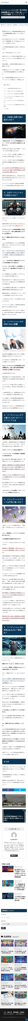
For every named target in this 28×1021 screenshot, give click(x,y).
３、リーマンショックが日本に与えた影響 (13, 93)
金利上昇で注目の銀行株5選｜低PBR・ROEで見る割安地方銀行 (21, 987)
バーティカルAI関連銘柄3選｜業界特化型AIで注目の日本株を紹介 (21, 969)
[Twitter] (20, 789)
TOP (5, 1012)
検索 (3, 928)
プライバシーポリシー (9, 1014)
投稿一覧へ (13, 855)
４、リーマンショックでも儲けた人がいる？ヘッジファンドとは (14, 97)
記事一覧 (9, 24)
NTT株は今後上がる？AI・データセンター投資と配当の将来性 (7, 987)
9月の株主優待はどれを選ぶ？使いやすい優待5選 (20, 952)
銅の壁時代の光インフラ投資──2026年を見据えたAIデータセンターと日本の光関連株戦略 (20, 873)
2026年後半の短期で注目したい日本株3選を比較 (20, 898)
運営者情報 (16, 1012)
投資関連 (22, 17)
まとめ (6, 108)
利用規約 (22, 1012)
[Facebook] (8, 789)
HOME (3, 24)
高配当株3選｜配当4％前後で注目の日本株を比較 (7, 1004)
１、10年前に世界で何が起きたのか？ (13, 88)
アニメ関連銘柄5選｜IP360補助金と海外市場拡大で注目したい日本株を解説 (20, 887)
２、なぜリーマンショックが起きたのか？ (13, 91)
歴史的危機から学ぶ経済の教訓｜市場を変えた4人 (21, 1004)
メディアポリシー (20, 1014)
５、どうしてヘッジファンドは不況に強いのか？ (14, 101)
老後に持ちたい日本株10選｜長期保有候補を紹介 (7, 952)
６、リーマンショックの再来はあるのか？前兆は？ (14, 105)
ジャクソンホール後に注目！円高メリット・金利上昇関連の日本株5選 (7, 969)
